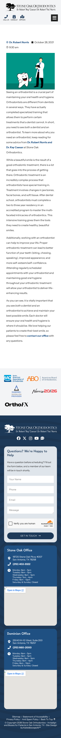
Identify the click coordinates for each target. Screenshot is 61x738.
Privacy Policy (13, 719)
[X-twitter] (24, 438)
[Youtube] (36, 438)
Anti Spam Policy (30, 719)
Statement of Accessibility (35, 716)
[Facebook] (18, 438)
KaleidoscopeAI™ (32, 727)
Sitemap (16, 716)
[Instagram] (30, 438)
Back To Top (47, 719)
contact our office (37, 335)
